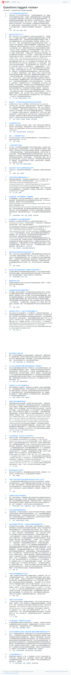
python (20, 192)
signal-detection (19, 361)
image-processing (16, 215)
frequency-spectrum (23, 98)
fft (13, 98)
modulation (18, 248)
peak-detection (35, 663)
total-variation (34, 119)
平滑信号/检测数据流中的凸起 (18, 573)
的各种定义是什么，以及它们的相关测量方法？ (23, 311)
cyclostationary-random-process (28, 248)
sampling (18, 475)
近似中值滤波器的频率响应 (17, 510)
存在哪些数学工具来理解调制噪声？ (20, 219)
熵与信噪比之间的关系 (16, 353)
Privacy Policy (16, 673)
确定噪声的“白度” (14, 281)
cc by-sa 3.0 (54, 671)
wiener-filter (35, 215)
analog (21, 30)
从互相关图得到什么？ (16, 654)
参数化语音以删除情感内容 (17, 401)
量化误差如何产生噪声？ (16, 470)
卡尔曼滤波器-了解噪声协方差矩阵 (20, 621)
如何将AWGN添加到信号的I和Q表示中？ (21, 252)
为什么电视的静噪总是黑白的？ (19, 13)
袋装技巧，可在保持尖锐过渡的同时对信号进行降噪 (25, 102)
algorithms (19, 397)
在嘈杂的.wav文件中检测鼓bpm (19, 385)
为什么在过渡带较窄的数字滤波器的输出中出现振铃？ (26, 366)
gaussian (22, 173)
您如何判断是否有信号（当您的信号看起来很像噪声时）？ (27, 524)
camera (17, 307)
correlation (29, 663)
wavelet (18, 119)
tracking (28, 627)
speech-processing (29, 650)
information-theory (30, 361)
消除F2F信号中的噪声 (16, 600)
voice (29, 98)
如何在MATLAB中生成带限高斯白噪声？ (21, 168)
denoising (23, 119)
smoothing (28, 119)
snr (20, 329)
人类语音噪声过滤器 (15, 145)
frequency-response (20, 520)
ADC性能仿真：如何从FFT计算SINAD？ (21, 436)
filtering (27, 520)
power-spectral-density (21, 131)
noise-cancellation (38, 650)
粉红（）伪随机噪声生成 (16, 136)
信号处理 (14, 2)
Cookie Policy (8, 673)
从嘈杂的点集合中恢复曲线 (17, 495)
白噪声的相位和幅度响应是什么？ (19, 177)
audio (17, 163)
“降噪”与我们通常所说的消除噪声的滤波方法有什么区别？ (27, 479)
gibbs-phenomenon (24, 381)
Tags (18, 2)
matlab (14, 173)
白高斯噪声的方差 (14, 123)
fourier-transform (18, 663)
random (18, 141)
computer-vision (28, 505)
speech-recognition (27, 163)
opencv (33, 505)
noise (14, 30)
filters (14, 163)
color (18, 30)
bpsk (17, 329)
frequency (27, 397)
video (25, 30)
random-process (30, 131)
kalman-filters (22, 627)
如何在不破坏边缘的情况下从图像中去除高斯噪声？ (25, 270)
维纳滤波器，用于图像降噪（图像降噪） (21, 196)
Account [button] (65, 2)
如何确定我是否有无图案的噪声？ (19, 290)
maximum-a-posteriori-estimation (43, 505)
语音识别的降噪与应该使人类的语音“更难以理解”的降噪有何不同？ (30, 632)
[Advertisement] (27, 342)
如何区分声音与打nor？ (16, 34)
